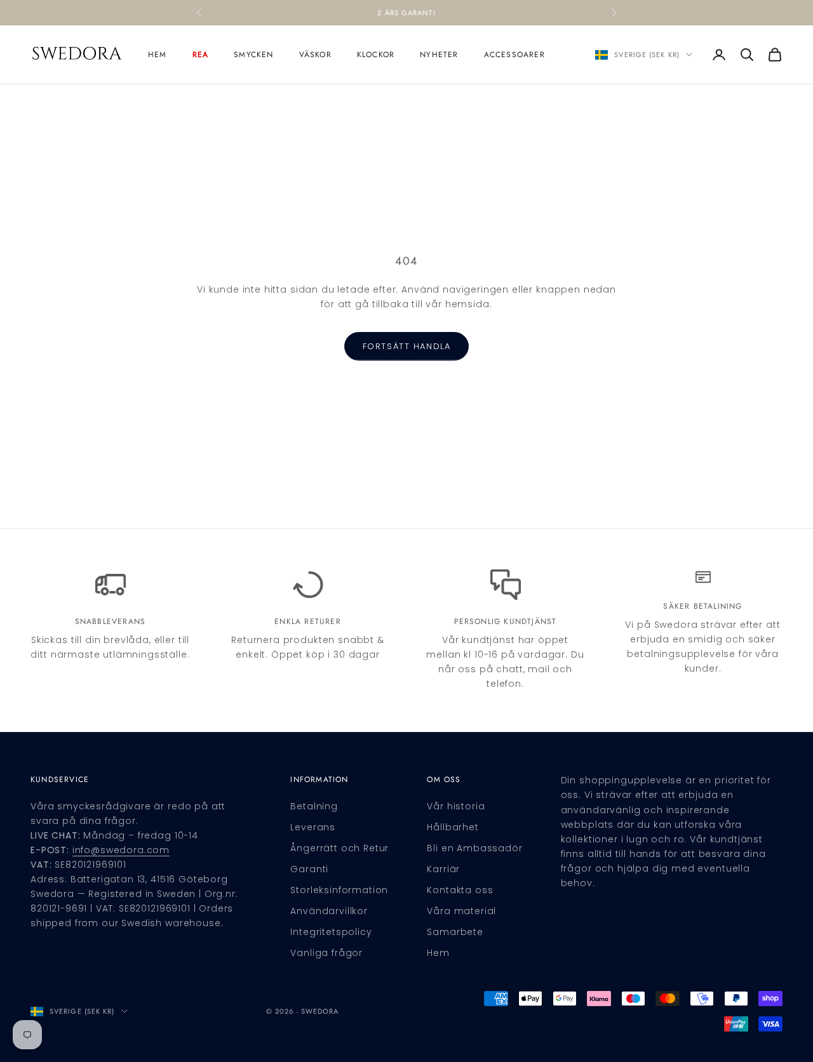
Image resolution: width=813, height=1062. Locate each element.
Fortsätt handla (406, 346)
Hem (157, 54)
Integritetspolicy (331, 932)
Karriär (443, 869)
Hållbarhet (452, 827)
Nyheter (439, 54)
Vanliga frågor (326, 952)
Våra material (461, 911)
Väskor (315, 54)
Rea (200, 54)
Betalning (314, 806)
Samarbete (455, 932)
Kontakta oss (460, 890)
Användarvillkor (329, 911)
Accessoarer (514, 54)
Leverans (312, 827)
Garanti (309, 869)
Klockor (375, 54)
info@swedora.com (121, 850)
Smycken (253, 54)
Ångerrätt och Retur (339, 848)
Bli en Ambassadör (474, 848)
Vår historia (456, 806)
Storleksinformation (339, 890)
